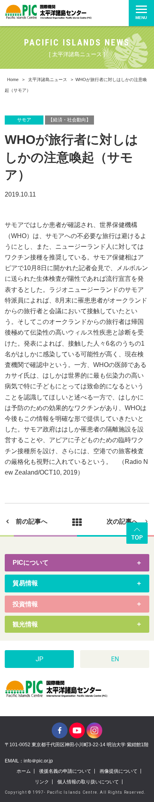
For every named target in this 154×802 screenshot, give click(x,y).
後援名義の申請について (65, 771)
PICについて (31, 562)
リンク (42, 781)
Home (13, 79)
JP (39, 659)
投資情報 (25, 604)
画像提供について (118, 771)
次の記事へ (122, 521)
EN (115, 659)
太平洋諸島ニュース (47, 79)
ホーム (24, 771)
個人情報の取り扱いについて (88, 781)
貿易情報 (25, 583)
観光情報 (25, 624)
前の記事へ (31, 521)
